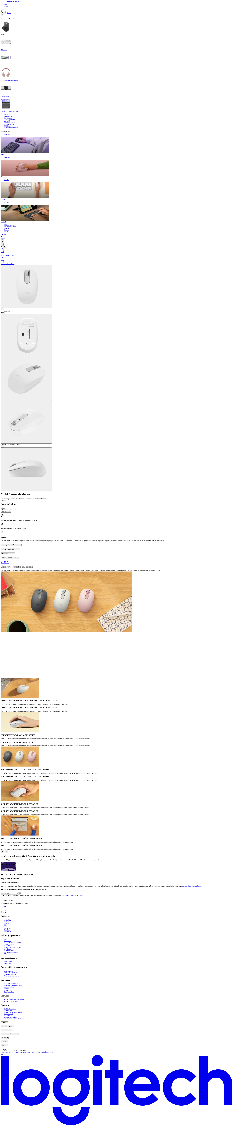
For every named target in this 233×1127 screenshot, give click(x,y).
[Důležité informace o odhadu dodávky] (2, 524)
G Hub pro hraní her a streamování (14, 999)
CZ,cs (4, 11)
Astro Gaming (8, 971)
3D (3, 313)
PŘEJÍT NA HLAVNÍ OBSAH (10, 1)
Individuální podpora (10, 1009)
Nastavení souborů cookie (37, 1052)
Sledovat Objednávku (10, 1017)
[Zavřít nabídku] (2, 15)
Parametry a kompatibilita (8, 545)
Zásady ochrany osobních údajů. (74, 895)
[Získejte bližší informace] (2, 446)
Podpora (3, 9)
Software (3, 234)
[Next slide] (6, 851)
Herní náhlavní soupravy (11, 952)
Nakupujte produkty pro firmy (13, 985)
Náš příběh (7, 920)
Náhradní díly (8, 1015)
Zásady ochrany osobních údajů (20, 1052)
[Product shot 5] (26, 469)
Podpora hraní (8, 1010)
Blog (5, 925)
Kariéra (6, 922)
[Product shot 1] (26, 286)
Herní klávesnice (9, 950)
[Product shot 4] (26, 422)
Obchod (3, 13)
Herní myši (7, 949)
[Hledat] (2, 240)
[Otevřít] (4, 247)
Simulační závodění (10, 974)
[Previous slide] (2, 851)
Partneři (6, 988)
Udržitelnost (7, 928)
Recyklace (7, 930)
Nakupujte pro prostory (11, 983)
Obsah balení (4, 553)
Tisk (5, 926)
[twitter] (3, 906)
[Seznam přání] (2, 242)
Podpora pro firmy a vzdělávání (13, 1012)
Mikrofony (7, 954)
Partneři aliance (8, 990)
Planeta (3, 238)
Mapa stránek (49, 1052)
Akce (2, 236)
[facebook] (5, 906)
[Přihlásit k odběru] (19, 893)
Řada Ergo (7, 963)
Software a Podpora (6, 557)
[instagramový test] (2, 906)
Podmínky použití (6, 1052)
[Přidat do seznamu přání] (2, 309)
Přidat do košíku (5, 511)
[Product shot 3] (26, 378)
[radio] (1, 508)
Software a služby (9, 987)
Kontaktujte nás (8, 1014)
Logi (2, 248)
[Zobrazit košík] (2, 246)
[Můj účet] (2, 244)
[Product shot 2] (26, 335)
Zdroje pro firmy (9, 992)
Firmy (6, 6)
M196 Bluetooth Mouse (7, 255)
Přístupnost (7, 931)
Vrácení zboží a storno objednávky (14, 1019)
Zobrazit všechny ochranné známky (192, 886)
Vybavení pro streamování (11, 976)
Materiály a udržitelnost (7, 549)
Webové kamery (9, 944)
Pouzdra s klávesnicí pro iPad (12, 947)
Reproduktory (8, 946)
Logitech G (7, 4)
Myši (2, 252)
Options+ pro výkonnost (11, 1001)
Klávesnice (7, 941)
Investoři (6, 923)
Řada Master (8, 961)
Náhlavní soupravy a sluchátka (13, 942)
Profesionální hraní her (10, 972)
